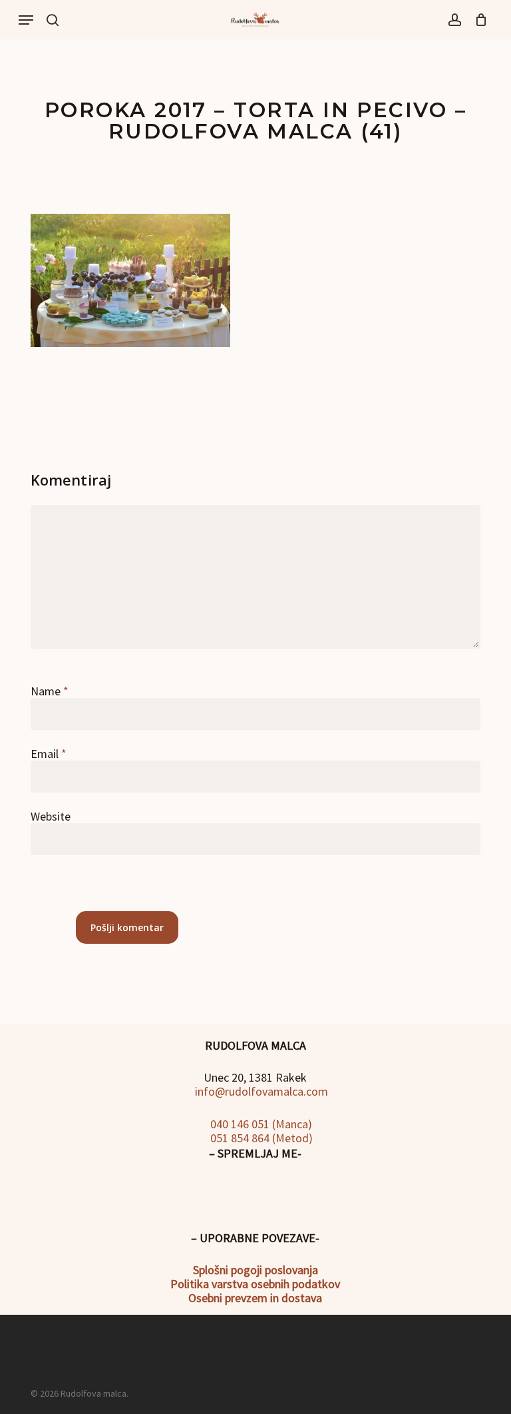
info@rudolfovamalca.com (260, 1091)
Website (51, 816)
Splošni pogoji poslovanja (255, 1269)
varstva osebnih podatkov (274, 1283)
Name (50, 691)
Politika (189, 1283)
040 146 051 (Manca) (260, 1124)
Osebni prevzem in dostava (255, 1297)
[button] (26, 20)
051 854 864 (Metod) (260, 1138)
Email (49, 753)
